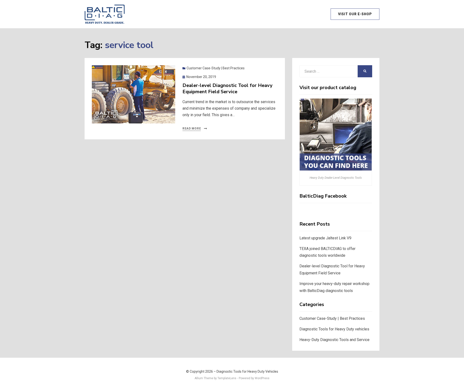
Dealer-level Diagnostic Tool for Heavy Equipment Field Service (227, 88)
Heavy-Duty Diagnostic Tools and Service (334, 339)
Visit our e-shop (355, 14)
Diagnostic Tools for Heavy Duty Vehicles (247, 371)
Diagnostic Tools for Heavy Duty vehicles (334, 329)
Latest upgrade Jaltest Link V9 (325, 238)
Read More (191, 128)
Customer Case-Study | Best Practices (216, 68)
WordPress (262, 378)
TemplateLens (227, 378)
